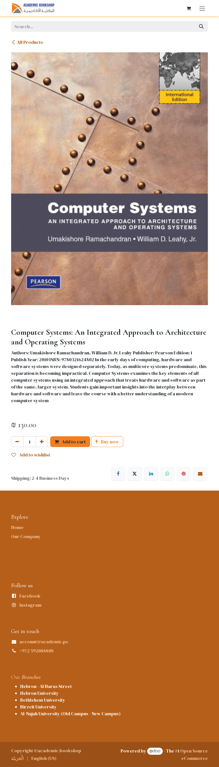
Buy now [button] (109, 442)
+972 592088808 (36, 651)
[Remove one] (17, 441)
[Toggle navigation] (202, 8)
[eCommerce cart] (188, 8)
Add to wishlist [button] (34, 455)
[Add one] (42, 441)
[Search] (201, 26)
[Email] (200, 473)
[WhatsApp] (167, 473)
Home (17, 527)
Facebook (29, 596)
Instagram (30, 605)
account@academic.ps (43, 641)
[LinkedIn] (151, 473)
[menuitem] (17, 758)
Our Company (26, 536)
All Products (30, 42)
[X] (134, 473)
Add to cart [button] (73, 442)
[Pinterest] (183, 473)
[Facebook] (118, 473)
